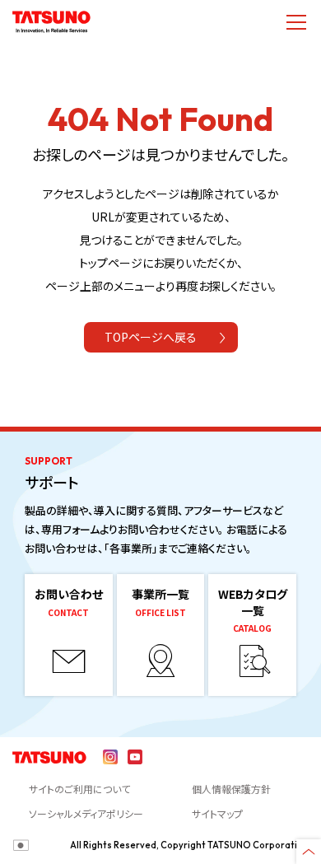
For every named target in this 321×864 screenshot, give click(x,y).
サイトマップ (217, 813)
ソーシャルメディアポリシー (86, 813)
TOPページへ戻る (151, 337)
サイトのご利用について (79, 789)
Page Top (308, 851)
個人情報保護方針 (231, 789)
